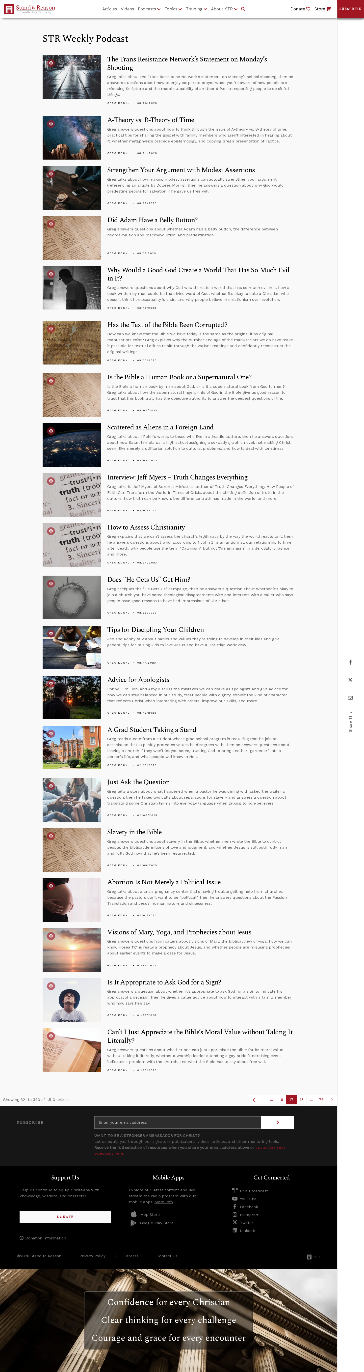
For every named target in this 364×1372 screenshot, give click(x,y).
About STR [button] (222, 8)
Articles (109, 8)
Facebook (249, 1206)
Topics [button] (171, 8)
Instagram (250, 1214)
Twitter (246, 1222)
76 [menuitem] (321, 1099)
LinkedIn (248, 1230)
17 (293, 1100)
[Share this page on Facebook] (350, 662)
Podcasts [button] (147, 8)
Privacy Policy (92, 1256)
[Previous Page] (254, 1099)
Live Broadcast (254, 1191)
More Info (164, 1202)
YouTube (248, 1199)
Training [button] (194, 8)
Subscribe (350, 9)
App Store (150, 1214)
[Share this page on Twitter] (350, 680)
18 (303, 1100)
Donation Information (46, 1238)
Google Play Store (157, 1223)
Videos (127, 8)
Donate (65, 1217)
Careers (131, 1256)
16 (282, 1100)
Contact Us (167, 1256)
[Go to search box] (243, 9)
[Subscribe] (277, 1122)
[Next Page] (332, 1099)
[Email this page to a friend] (350, 698)
